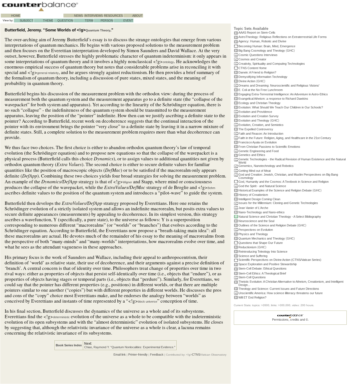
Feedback (157, 354)
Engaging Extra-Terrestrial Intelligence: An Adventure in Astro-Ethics (283, 94)
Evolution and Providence (255, 111)
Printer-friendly (138, 354)
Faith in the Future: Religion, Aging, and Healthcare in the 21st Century (284, 138)
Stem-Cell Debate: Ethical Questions (262, 268)
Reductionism (247, 247)
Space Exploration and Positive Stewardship (267, 264)
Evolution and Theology (253, 120)
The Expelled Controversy (255, 129)
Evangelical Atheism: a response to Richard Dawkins (273, 98)
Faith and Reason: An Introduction (260, 133)
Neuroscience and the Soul (256, 221)
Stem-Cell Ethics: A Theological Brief (262, 273)
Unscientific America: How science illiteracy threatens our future (280, 293)
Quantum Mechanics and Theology (261, 238)
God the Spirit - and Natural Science (262, 186)
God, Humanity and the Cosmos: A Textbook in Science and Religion (283, 181)
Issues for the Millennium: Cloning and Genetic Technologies (278, 203)
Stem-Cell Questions (252, 277)
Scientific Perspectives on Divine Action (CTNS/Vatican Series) (279, 259)
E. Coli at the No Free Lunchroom (260, 89)
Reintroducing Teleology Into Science (262, 251)
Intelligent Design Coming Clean (259, 199)
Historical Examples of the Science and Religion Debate (275, 190)
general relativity (48, 73)
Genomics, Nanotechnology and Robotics (266, 165)
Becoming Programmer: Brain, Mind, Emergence (266, 46)
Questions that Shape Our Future (260, 242)
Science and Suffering (252, 256)
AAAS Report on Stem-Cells (256, 32)
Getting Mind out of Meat (254, 170)
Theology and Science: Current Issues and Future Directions (278, 288)
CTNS (196, 354)
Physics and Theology (253, 234)
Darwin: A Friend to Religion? (257, 72)
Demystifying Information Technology (262, 76)
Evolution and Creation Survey (258, 116)
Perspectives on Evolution (255, 229)
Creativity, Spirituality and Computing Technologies (271, 63)
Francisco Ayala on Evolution (257, 142)
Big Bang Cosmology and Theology (261, 50)
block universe (147, 301)
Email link (119, 354)
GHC (290, 50)
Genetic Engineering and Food (258, 151)
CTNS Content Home (252, 68)
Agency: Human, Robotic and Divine (262, 41)
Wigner (127, 182)
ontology (168, 62)
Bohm (211, 188)
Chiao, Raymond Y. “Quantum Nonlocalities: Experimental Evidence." (129, 347)
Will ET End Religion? (252, 297)
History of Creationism (253, 194)
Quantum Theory (98, 30)
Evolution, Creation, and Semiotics (261, 124)
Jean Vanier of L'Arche (253, 207)
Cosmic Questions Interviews (258, 55)
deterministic (61, 317)
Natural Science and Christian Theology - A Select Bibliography (279, 216)
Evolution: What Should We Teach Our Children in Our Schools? (280, 107)
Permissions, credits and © (290, 319)
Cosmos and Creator (252, 59)
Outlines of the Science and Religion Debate (267, 225)
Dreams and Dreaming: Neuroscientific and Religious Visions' (278, 85)
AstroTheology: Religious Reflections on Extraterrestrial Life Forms (282, 37)
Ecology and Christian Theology (259, 103)
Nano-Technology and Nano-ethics (261, 212)
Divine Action (246, 81)
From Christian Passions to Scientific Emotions (269, 146)
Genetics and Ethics (251, 154)
